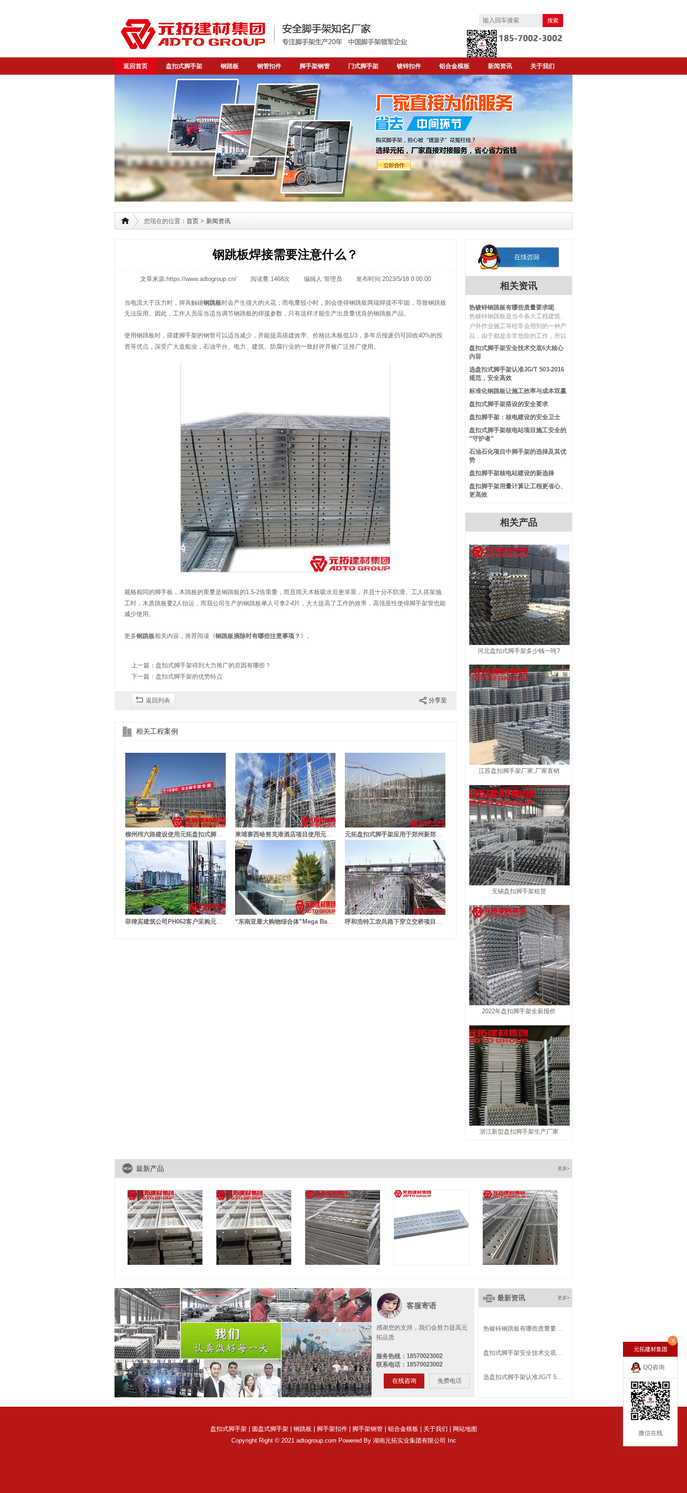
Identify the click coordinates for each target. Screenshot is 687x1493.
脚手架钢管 (315, 66)
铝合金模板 (454, 66)
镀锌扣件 (409, 66)
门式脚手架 (363, 66)
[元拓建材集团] (282, 34)
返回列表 (158, 700)
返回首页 (135, 66)
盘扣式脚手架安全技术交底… (522, 1352)
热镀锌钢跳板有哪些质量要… (522, 1328)
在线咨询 (404, 1380)
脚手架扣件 (332, 1428)
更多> (564, 1168)
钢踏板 (230, 66)
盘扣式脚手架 (184, 66)
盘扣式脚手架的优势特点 (189, 676)
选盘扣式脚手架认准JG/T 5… (523, 1377)
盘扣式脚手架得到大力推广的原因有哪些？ (213, 665)
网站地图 (465, 1428)
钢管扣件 (269, 66)
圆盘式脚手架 (270, 1428)
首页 (192, 220)
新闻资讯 (500, 66)
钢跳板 (302, 1428)
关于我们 (542, 66)
